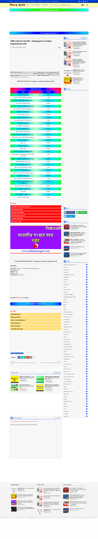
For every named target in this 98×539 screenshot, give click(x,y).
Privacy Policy (23, 1)
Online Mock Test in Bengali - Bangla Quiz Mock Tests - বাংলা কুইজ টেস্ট (78, 254)
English (76, 302)
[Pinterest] (27, 357)
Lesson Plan (76, 339)
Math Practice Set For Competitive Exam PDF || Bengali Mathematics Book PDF (25, 502)
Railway (76, 389)
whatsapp (82, 212)
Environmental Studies (65, 5)
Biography (76, 277)
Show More (84, 38)
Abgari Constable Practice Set (76, 264)
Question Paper (76, 384)
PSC (76, 361)
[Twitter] (22, 357)
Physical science (76, 364)
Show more (57, 372)
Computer (76, 284)
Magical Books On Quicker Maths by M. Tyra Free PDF (80, 52)
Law (76, 336)
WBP (76, 399)
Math (51, 5)
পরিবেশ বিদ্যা (76, 411)
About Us (11, 1)
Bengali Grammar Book (76, 274)
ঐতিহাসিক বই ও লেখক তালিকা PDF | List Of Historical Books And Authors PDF (27, 377)
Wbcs (76, 404)
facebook (70, 212)
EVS (76, 299)
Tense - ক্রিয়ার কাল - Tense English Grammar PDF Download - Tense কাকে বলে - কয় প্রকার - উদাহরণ (78, 227)
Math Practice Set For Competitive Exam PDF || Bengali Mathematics (78, 79)
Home (27, 5)
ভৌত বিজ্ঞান (76, 413)
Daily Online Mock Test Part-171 (77, 246)
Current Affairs (76, 289)
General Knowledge (35, 5)
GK (76, 309)
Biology (76, 279)
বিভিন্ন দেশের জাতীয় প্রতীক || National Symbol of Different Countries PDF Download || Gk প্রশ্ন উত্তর (78, 241)
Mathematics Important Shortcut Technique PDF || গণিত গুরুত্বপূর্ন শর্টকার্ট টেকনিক (26, 508)
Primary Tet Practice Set (76, 376)
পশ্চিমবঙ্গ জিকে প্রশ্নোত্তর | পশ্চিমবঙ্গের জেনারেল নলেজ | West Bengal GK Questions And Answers (52, 377)
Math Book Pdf (76, 354)
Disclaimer (17, 1)
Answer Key (76, 269)
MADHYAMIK (76, 344)
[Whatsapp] (24, 357)
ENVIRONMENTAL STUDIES (76, 297)
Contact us (48, 1)
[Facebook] (19, 357)
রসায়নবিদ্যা (76, 416)
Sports (76, 396)
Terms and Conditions (31, 1)
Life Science (76, 341)
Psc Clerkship (76, 379)
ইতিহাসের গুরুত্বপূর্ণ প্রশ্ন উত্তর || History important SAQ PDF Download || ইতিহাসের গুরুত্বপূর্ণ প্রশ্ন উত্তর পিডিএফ (77, 234)
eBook (76, 406)
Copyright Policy (41, 1)
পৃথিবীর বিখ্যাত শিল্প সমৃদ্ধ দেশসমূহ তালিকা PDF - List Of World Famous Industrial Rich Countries (52, 386)
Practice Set (45, 5)
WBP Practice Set (76, 401)
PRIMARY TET (76, 359)
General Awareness (76, 312)
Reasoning (76, 394)
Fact (76, 304)
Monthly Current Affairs (76, 356)
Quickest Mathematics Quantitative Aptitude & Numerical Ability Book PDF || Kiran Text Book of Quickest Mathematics (79, 61)
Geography (76, 319)
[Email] (30, 357)
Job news (76, 334)
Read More (24, 380)
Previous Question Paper (76, 374)
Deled (76, 292)
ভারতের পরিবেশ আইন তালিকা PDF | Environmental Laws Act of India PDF (26, 386)
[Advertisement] (49, 22)
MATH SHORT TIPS (76, 346)
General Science (76, 317)
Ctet (76, 287)
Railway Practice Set (76, 391)
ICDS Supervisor (76, 331)
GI (76, 307)
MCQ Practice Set (76, 349)
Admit (76, 267)
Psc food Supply (76, 381)
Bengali (76, 272)
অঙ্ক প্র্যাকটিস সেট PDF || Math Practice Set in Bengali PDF (78, 70)
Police (76, 366)
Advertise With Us (55, 1)
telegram (70, 216)
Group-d (76, 324)
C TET (76, 282)
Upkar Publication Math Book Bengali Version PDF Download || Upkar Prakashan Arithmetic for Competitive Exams (80, 44)
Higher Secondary (76, 326)
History (56, 5)
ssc (76, 408)
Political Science (76, 369)
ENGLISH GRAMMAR (76, 294)
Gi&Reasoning (76, 321)
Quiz (76, 386)
